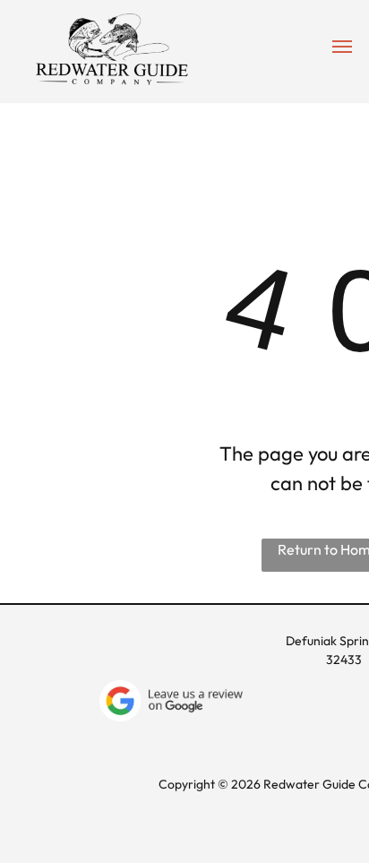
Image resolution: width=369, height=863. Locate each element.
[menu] (342, 47)
